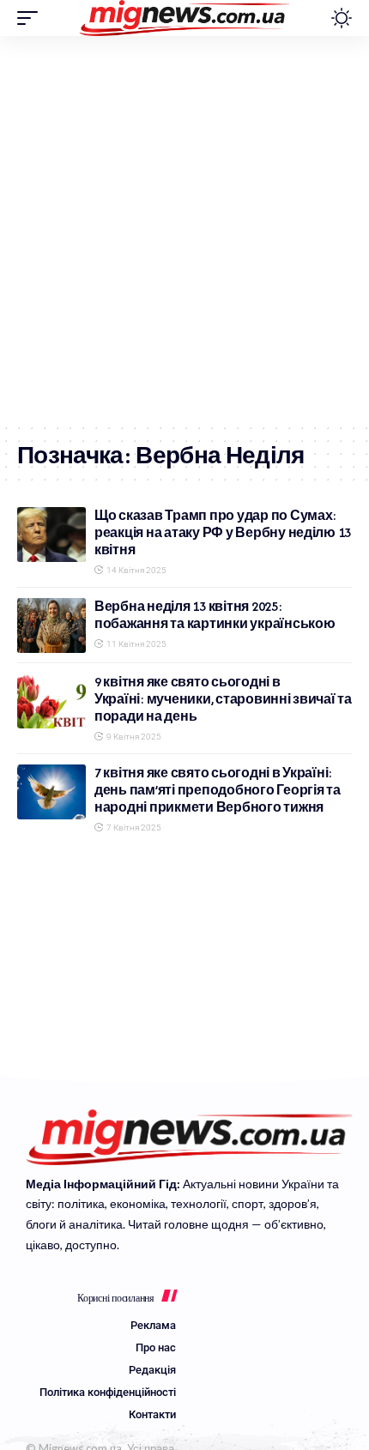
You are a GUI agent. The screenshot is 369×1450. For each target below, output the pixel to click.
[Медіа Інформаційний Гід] (185, 18)
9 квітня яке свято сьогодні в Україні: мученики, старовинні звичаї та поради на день (223, 699)
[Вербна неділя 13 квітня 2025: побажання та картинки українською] (51, 625)
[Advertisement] (184, 229)
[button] (31, 18)
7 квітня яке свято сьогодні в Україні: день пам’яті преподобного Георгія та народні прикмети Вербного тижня (217, 790)
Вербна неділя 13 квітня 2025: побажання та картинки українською (214, 614)
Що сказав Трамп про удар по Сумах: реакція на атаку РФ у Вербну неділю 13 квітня (222, 532)
